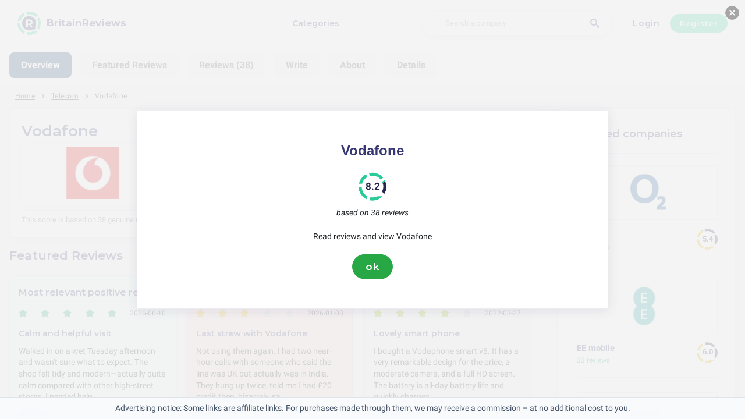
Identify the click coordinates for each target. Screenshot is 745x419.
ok (372, 266)
